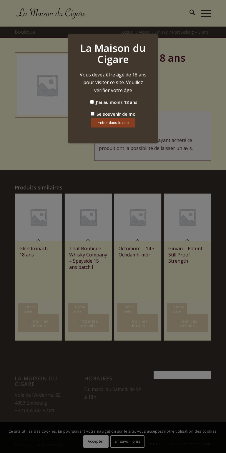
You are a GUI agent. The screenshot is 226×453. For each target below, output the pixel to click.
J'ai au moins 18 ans (116, 102)
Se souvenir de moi (116, 114)
